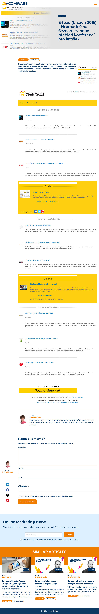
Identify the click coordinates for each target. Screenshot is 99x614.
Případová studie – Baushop (41, 192)
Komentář (22, 447)
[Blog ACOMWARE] (15, 3)
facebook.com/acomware (61, 402)
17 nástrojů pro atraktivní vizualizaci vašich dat (39, 362)
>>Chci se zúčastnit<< (45, 295)
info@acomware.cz (41, 402)
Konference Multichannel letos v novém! (43, 284)
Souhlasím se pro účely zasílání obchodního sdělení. (50, 539)
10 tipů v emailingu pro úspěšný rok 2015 (38, 225)
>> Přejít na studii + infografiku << (47, 201)
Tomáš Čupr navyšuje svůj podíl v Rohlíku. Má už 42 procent (44, 163)
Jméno (21, 468)
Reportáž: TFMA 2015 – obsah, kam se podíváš (40, 139)
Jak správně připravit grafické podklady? (37, 260)
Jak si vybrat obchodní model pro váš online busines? (41, 338)
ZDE (76, 92)
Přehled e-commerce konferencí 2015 (36, 116)
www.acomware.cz (51, 402)
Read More (9, 569)
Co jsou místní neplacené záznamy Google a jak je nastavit (46, 583)
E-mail (20, 477)
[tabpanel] (16, 580)
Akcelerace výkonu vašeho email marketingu (39, 313)
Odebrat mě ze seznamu (77, 397)
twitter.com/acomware (73, 402)
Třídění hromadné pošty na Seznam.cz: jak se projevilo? (42, 242)
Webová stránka (23, 486)
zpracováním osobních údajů (42, 539)
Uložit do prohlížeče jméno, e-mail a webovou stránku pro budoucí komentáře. (47, 496)
